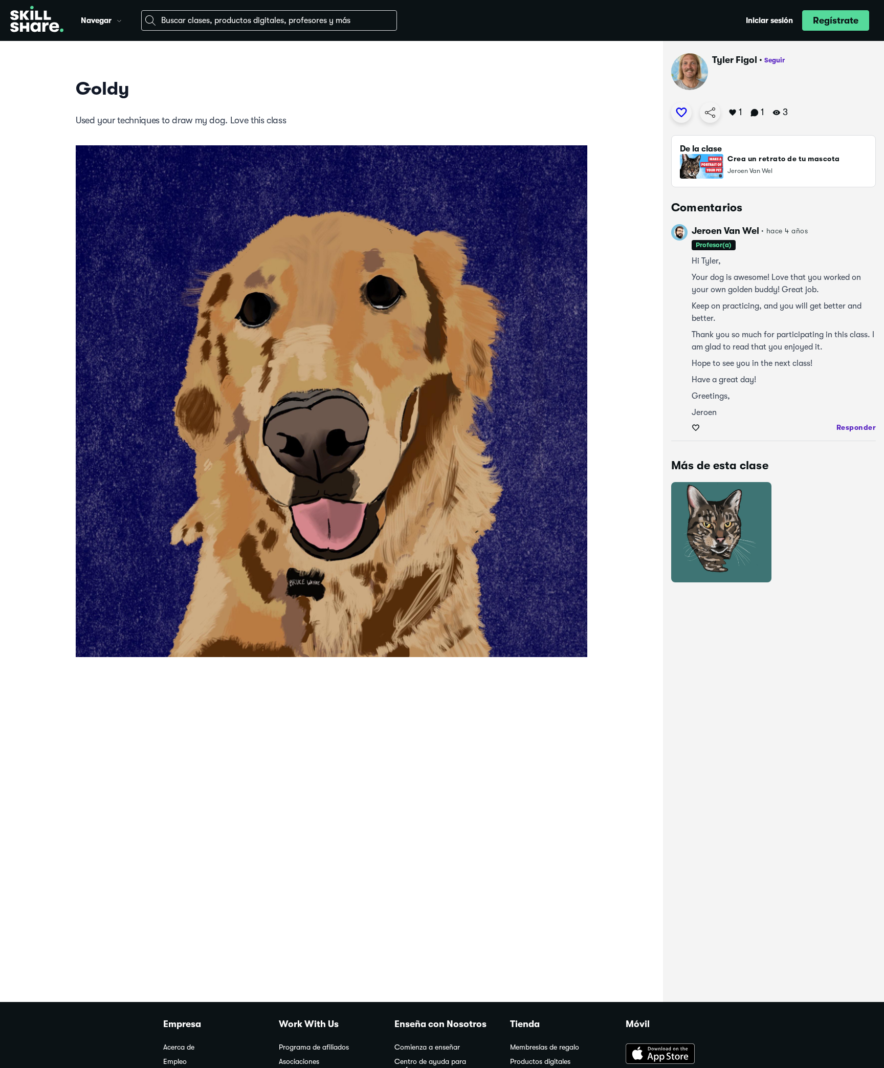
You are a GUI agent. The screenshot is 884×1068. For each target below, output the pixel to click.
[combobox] (269, 20)
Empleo (175, 1061)
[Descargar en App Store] (673, 1054)
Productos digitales (540, 1061)
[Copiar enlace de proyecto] (710, 112)
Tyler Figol (734, 60)
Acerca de (178, 1047)
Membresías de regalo (544, 1047)
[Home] (36, 20)
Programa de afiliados (314, 1047)
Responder (856, 427)
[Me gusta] (681, 112)
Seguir (774, 60)
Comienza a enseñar (427, 1047)
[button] (119, 19)
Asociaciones (299, 1061)
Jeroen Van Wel (725, 231)
